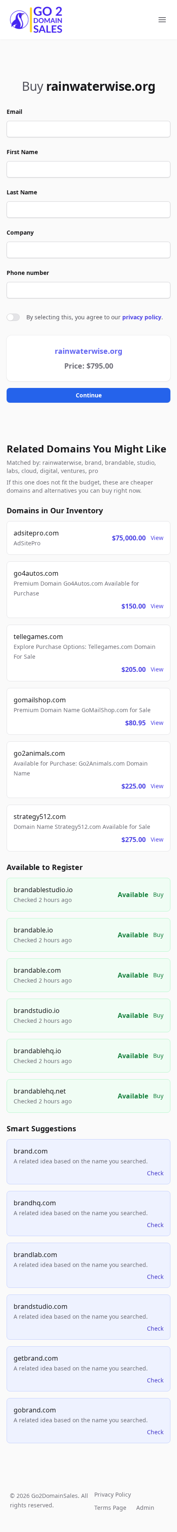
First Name (22, 152)
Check (155, 1173)
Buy (158, 894)
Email (14, 111)
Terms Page (110, 1507)
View (157, 538)
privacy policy (141, 317)
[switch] (13, 317)
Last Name (22, 192)
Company (20, 232)
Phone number (28, 273)
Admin (145, 1507)
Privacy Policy (112, 1494)
